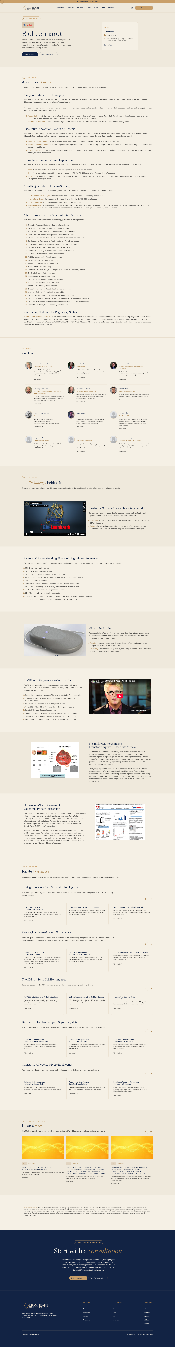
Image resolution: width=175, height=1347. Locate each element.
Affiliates (146, 1320)
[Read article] (43, 1158)
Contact (146, 1323)
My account (116, 1320)
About (110, 7)
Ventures (85, 1316)
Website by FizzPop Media (145, 1334)
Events (96, 7)
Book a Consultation (143, 8)
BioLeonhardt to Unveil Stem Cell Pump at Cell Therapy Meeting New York (36, 1168)
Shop (89, 7)
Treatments (70, 7)
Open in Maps (108, 45)
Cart (114, 1316)
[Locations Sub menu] (84, 7)
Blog (24, 1163)
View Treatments (29, 54)
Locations (80, 7)
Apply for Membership (96, 1278)
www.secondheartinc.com (133, 205)
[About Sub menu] (113, 7)
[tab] (53, 655)
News (103, 7)
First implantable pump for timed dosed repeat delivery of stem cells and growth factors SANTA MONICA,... (43, 1173)
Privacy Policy (131, 1334)
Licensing (147, 1316)
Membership (60, 7)
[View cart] (132, 8)
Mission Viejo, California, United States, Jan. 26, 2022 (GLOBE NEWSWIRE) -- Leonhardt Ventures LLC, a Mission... (84, 1177)
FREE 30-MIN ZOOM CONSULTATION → (87, 1)
